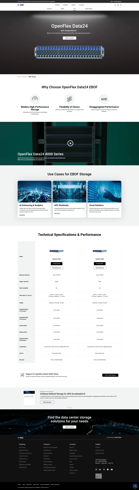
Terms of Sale (36, 484)
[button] (115, 5)
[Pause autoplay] (72, 407)
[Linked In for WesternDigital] (100, 470)
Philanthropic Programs (50, 467)
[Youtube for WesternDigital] (112, 470)
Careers (71, 464)
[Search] (120, 5)
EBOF (74, 8)
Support (73, 5)
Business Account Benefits (50, 447)
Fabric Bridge (88, 8)
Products (57, 5)
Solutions (65, 5)
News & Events (73, 450)
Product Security (99, 453)
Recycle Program (48, 453)
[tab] (67, 407)
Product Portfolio (23, 456)
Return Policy (22, 461)
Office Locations (74, 470)
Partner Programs (48, 461)
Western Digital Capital (49, 470)
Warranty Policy (23, 459)
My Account (22, 447)
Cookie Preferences (55, 484)
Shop (112, 1)
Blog (71, 461)
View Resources (56, 268)
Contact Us (72, 473)
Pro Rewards (47, 459)
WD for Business (117, 1)
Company (81, 5)
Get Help (97, 447)
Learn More (52, 1)
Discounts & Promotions (25, 453)
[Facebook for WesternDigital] (108, 470)
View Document (47, 404)
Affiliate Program (48, 464)
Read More (22, 215)
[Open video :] (70, 143)
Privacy (19, 484)
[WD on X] (104, 469)
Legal (23, 484)
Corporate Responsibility (76, 456)
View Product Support (110, 375)
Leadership (72, 453)
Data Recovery (47, 450)
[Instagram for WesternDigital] (96, 470)
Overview (49, 8)
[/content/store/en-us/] (21, 5)
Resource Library (99, 450)
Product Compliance (44, 484)
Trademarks (29, 484)
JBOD (62, 8)
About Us (72, 447)
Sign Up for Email (23, 450)
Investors (72, 467)
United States (117, 437)
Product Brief (56, 263)
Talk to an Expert (69, 38)
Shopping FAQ (22, 467)
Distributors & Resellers (25, 464)
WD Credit (46, 456)
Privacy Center (73, 459)
